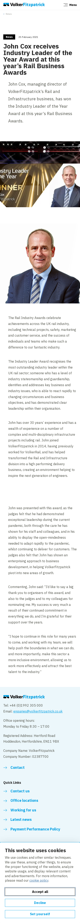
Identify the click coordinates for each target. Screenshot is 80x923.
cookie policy (38, 880)
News (9, 13)
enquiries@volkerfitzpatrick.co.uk (38, 711)
